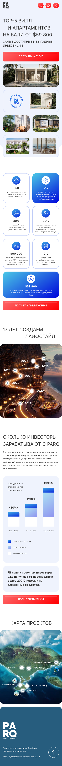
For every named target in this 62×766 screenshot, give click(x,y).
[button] (41, 5)
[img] (6, 6)
